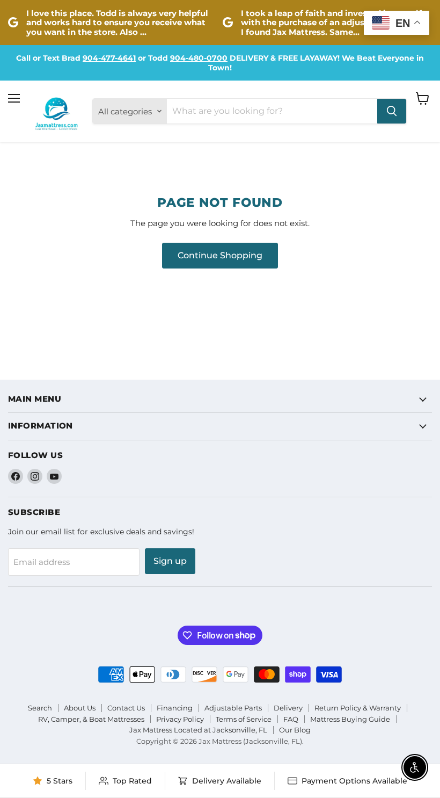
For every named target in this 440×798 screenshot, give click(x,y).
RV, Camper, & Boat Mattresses (91, 719)
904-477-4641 (109, 58)
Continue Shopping (220, 255)
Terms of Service (244, 719)
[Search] (391, 111)
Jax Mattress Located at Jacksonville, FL (198, 730)
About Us (80, 707)
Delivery (288, 707)
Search (40, 707)
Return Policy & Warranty (357, 707)
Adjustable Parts (233, 707)
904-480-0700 (199, 58)
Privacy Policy (180, 719)
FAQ (290, 719)
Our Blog (295, 730)
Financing (175, 707)
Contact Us (126, 707)
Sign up (170, 561)
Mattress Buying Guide (350, 719)
